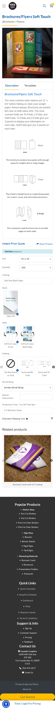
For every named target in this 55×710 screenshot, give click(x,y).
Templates (30, 85)
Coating (5, 275)
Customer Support (28, 633)
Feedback (28, 642)
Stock (4, 288)
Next (53, 367)
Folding (5, 353)
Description (12, 85)
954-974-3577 (29, 668)
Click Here (9, 251)
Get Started (27, 697)
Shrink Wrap (8, 382)
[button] (10, 303)
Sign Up (28, 628)
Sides (4, 322)
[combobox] (36, 259)
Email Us (29, 672)
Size (4, 258)
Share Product (46, 244)
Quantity (6, 267)
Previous (1, 367)
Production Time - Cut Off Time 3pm (18, 404)
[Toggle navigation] (4, 6)
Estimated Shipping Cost (13, 418)
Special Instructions (7, 396)
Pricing (28, 637)
